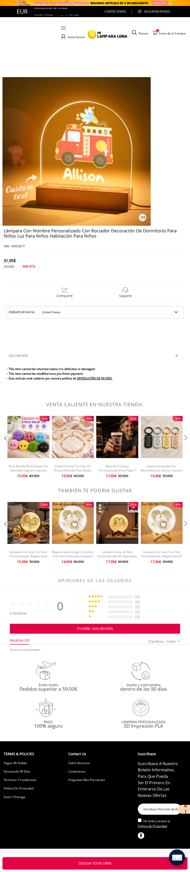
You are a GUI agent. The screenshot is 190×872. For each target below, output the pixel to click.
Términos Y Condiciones (20, 780)
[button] (4, 447)
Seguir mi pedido (157, 11)
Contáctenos (115, 11)
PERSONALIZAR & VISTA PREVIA (95, 863)
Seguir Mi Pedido (15, 763)
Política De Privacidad (18, 788)
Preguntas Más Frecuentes (86, 780)
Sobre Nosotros (79, 763)
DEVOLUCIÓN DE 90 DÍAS (94, 378)
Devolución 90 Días (17, 771)
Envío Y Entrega (14, 797)
